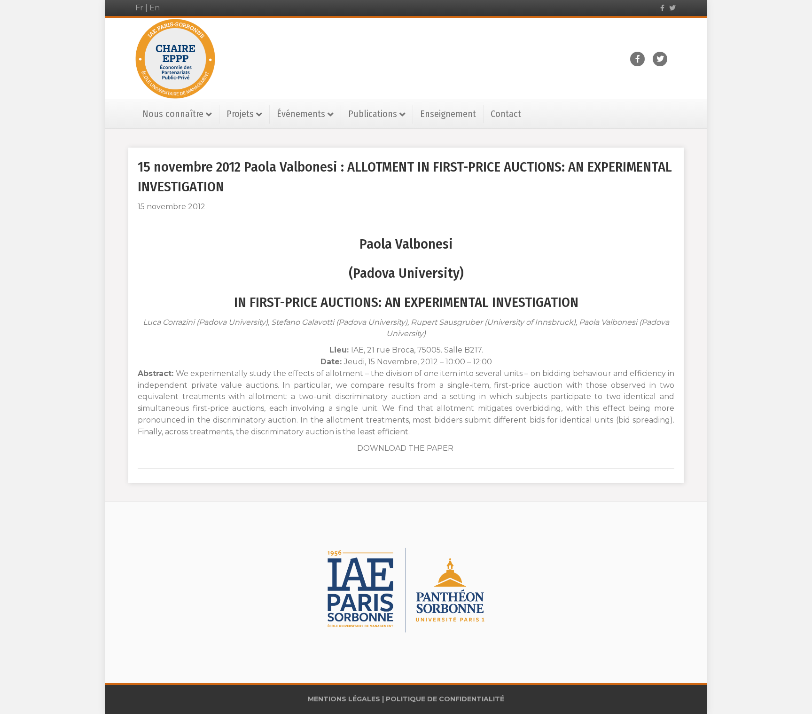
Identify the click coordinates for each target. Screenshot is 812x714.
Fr (139, 7)
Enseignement (448, 113)
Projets (240, 113)
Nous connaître (172, 113)
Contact (506, 113)
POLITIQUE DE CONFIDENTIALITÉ (445, 699)
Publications (372, 113)
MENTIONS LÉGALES (344, 699)
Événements (301, 113)
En (154, 7)
